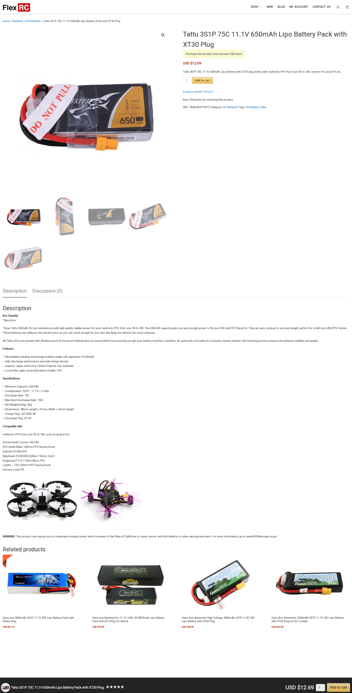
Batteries (18, 21)
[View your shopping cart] (347, 7)
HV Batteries (33, 21)
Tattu (263, 107)
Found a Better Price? (198, 91)
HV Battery (252, 107)
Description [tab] (15, 291)
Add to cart (202, 80)
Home (6, 21)
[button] (163, 35)
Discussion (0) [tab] (47, 291)
